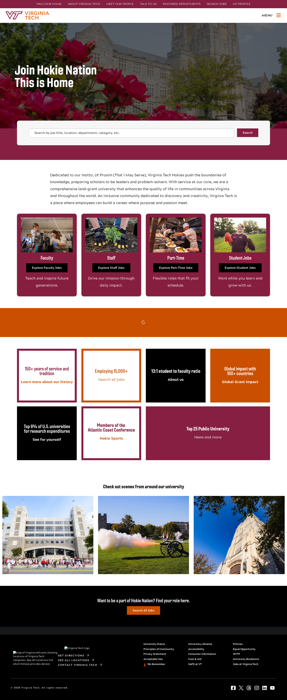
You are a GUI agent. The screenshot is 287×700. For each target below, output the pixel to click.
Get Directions (72, 655)
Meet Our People (120, 4)
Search (248, 132)
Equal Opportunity (244, 649)
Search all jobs (111, 379)
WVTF (236, 654)
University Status (154, 644)
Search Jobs (217, 4)
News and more (208, 437)
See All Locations (74, 660)
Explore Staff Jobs (111, 268)
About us (176, 379)
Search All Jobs (143, 610)
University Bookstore (246, 659)
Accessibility (196, 649)
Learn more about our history (47, 382)
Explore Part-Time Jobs (176, 268)
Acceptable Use (153, 659)
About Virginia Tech (84, 4)
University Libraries (200, 644)
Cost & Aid (194, 659)
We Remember (156, 664)
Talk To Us (148, 4)
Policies (238, 644)
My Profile (241, 4)
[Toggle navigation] (279, 15)
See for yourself (47, 439)
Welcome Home (49, 4)
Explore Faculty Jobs (47, 268)
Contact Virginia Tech (78, 665)
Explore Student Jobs (240, 268)
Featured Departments (182, 4)
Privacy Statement (155, 654)
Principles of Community (159, 649)
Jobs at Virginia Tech (245, 664)
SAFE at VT (195, 664)
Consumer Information (202, 654)
